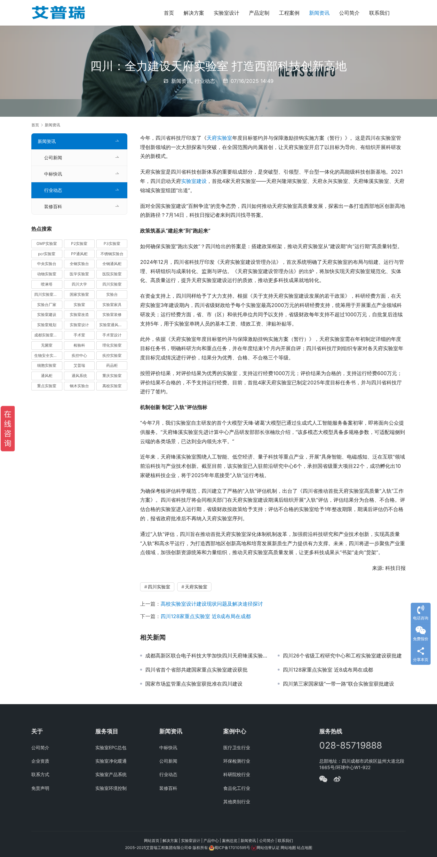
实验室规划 (46, 324)
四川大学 (79, 284)
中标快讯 (53, 174)
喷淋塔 (46, 284)
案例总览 (229, 840)
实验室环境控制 (111, 788)
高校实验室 (112, 385)
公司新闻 (53, 157)
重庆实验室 (112, 375)
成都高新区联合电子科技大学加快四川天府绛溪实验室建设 (206, 655)
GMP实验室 (46, 243)
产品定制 (259, 13)
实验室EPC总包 (110, 747)
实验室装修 (112, 314)
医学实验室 (79, 273)
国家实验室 (79, 294)
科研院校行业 (236, 774)
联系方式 (40, 774)
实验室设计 (226, 13)
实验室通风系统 (112, 324)
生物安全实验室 (47, 355)
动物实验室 (46, 273)
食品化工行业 (236, 788)
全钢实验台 (79, 263)
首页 (169, 13)
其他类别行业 (236, 801)
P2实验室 (79, 243)
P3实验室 (112, 243)
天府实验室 (219, 138)
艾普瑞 (79, 365)
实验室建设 (194, 181)
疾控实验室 (112, 355)
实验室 (79, 304)
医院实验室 (112, 273)
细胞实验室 (46, 365)
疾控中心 (79, 355)
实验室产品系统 (111, 774)
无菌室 (46, 345)
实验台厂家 (46, 304)
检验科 (79, 345)
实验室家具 (112, 304)
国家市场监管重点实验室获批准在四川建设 (193, 684)
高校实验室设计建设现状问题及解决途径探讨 (212, 604)
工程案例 (289, 13)
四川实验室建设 (47, 294)
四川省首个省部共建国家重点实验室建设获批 (196, 669)
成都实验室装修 (47, 335)
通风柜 (46, 375)
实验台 (112, 294)
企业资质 (40, 761)
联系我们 (379, 13)
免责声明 (40, 788)
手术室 (79, 335)
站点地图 (304, 847)
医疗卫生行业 (236, 747)
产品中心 (211, 840)
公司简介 (349, 13)
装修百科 (53, 206)
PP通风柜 (79, 253)
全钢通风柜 (112, 263)
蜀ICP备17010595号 (232, 847)
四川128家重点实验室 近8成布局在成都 (206, 616)
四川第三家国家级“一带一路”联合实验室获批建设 (338, 684)
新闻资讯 (319, 13)
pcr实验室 (46, 253)
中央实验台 (46, 263)
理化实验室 (112, 345)
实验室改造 (79, 314)
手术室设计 (112, 335)
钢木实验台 (79, 385)
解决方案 (194, 13)
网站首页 (151, 840)
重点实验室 (46, 385)
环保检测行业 (236, 761)
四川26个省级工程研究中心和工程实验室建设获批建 (342, 655)
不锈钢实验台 (111, 253)
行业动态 (205, 81)
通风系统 (79, 375)
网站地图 (288, 847)
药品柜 (112, 365)
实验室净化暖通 (111, 761)
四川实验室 (159, 586)
